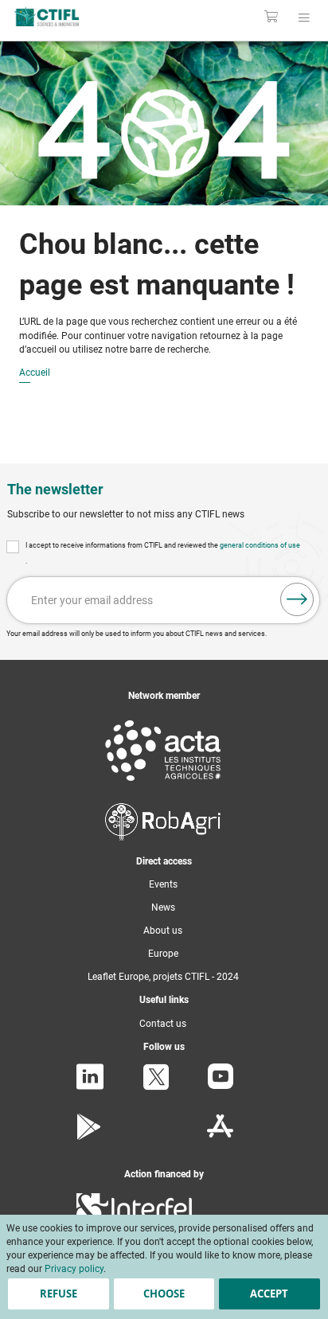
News (163, 907)
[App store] (220, 1136)
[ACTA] (163, 784)
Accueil (34, 373)
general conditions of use (260, 545)
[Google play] (89, 1136)
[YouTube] (220, 1085)
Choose (164, 1293)
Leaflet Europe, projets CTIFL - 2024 (163, 976)
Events (163, 884)
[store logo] (70, 16)
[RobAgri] (162, 837)
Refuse (58, 1293)
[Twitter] (156, 1087)
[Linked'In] (89, 1086)
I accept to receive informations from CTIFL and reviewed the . (162, 553)
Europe (163, 953)
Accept (269, 1293)
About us (162, 930)
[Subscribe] (297, 599)
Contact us (162, 1023)
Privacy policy (74, 1268)
